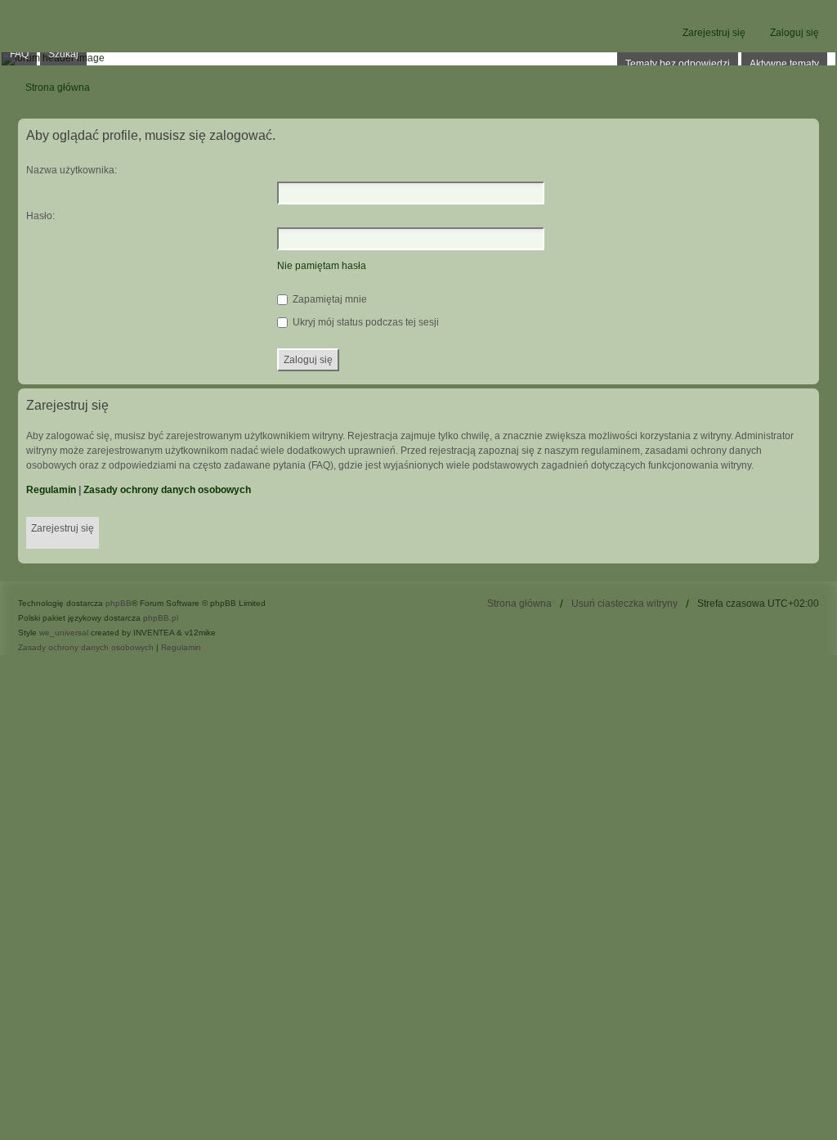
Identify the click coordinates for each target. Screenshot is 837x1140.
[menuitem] (86, 647)
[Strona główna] (418, 59)
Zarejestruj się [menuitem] (714, 32)
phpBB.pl (160, 617)
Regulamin (51, 490)
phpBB (118, 603)
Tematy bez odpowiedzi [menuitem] (677, 64)
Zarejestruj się (62, 528)
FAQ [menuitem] (19, 54)
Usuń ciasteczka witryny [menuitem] (624, 603)
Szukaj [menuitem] (63, 54)
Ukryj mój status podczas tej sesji (364, 322)
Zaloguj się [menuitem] (794, 32)
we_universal (63, 632)
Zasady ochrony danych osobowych (167, 490)
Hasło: (40, 216)
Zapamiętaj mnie (328, 299)
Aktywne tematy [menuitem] (784, 64)
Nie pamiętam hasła (321, 266)
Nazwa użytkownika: (71, 170)
